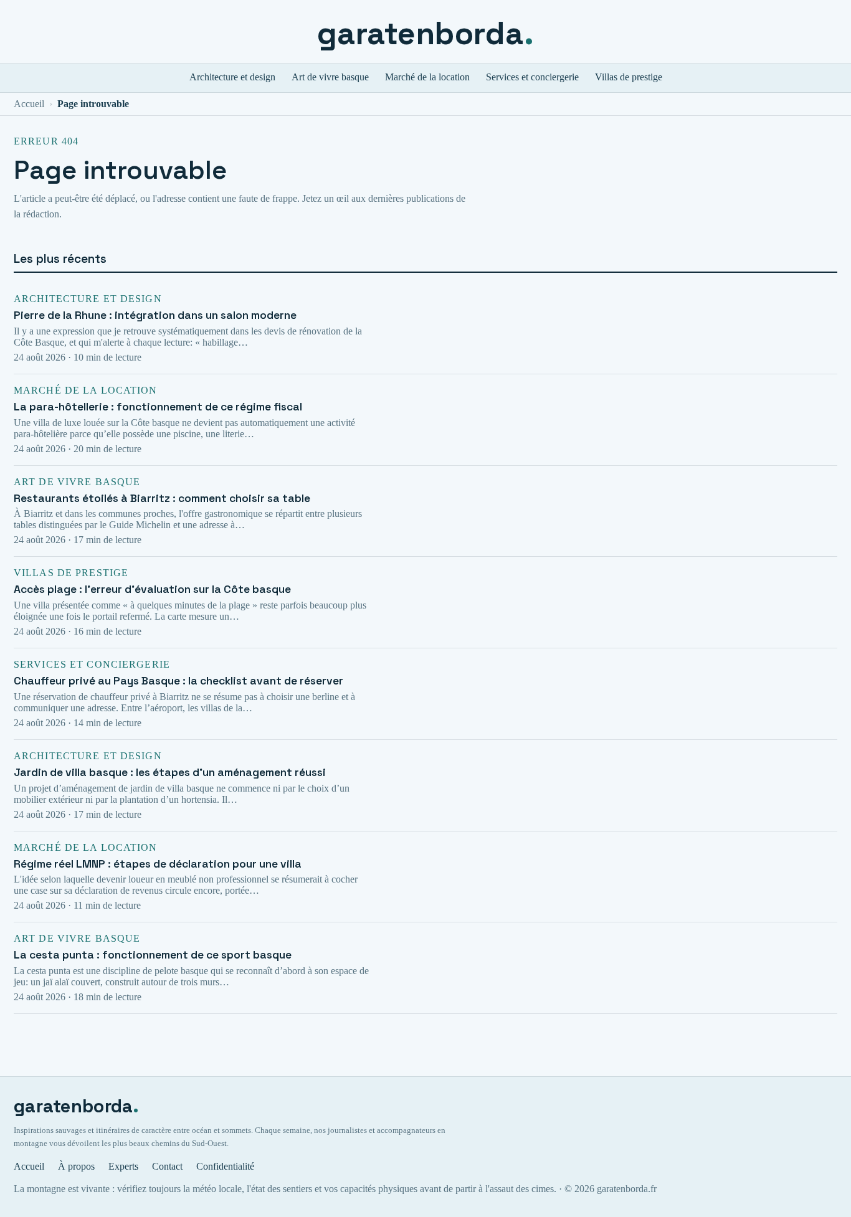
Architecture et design (232, 77)
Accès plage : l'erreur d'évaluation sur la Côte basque (152, 589)
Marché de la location (427, 77)
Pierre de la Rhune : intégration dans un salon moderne (155, 315)
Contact (167, 1166)
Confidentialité (225, 1166)
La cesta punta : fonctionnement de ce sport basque (153, 955)
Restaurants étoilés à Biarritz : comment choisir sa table (162, 498)
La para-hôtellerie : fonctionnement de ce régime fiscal (158, 407)
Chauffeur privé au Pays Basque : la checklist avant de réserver (178, 681)
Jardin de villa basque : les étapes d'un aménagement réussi (170, 772)
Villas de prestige (628, 77)
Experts (123, 1166)
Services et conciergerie (532, 77)
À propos (76, 1166)
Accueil (29, 103)
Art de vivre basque (330, 77)
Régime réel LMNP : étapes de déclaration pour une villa (158, 864)
